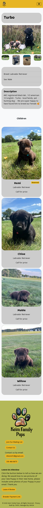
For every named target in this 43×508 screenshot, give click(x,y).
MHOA (31, 505)
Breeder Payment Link (11, 497)
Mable (22, 310)
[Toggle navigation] (39, 3)
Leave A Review (9, 489)
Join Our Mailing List (14, 442)
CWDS (17, 505)
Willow (21, 381)
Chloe (21, 254)
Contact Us (10, 447)
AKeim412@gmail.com (14, 456)
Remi (17, 183)
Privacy (37, 503)
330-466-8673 (11, 461)
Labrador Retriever (18, 74)
